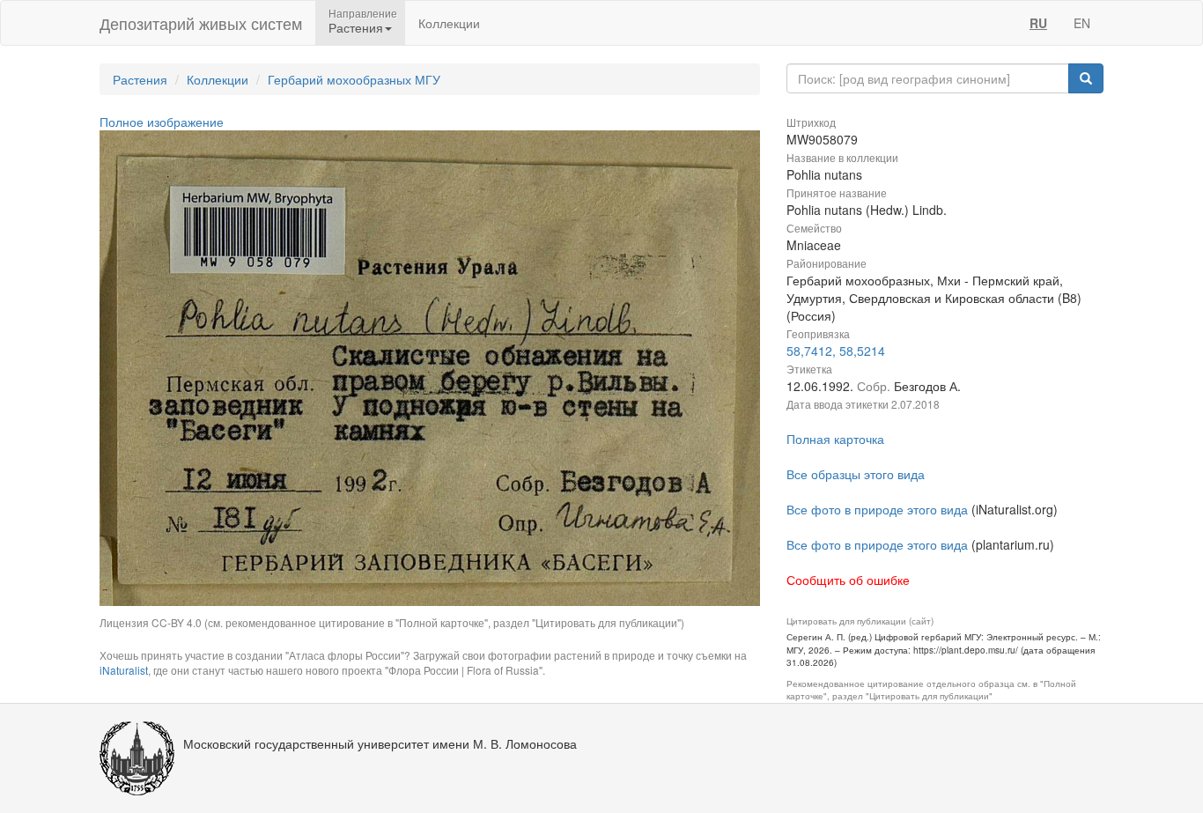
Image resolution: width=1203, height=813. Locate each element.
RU (1038, 23)
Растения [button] (355, 27)
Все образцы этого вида (855, 474)
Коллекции (449, 23)
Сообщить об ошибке (848, 579)
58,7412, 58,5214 (835, 350)
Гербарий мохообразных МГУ (354, 79)
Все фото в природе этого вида (877, 509)
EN (1082, 23)
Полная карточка (835, 438)
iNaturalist (124, 669)
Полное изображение (162, 121)
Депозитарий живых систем (201, 22)
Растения (140, 79)
